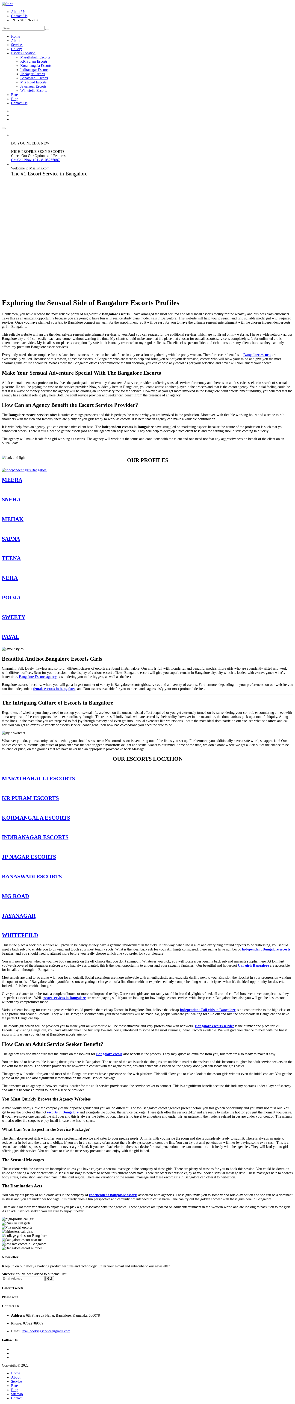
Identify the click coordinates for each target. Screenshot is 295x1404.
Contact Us (19, 16)
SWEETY (13, 617)
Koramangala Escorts (35, 65)
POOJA (11, 598)
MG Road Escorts (33, 82)
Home (15, 36)
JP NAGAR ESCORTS (29, 857)
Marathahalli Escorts (35, 57)
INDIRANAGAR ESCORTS (35, 837)
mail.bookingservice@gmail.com (46, 1331)
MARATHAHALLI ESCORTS (38, 779)
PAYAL (10, 637)
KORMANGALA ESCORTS (36, 818)
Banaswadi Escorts (34, 78)
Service (16, 1381)
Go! (49, 1278)
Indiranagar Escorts (34, 70)
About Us (18, 12)
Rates (15, 95)
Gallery (16, 49)
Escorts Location (23, 53)
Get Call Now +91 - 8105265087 (35, 160)
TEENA (11, 558)
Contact (16, 1398)
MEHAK (13, 519)
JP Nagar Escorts (32, 74)
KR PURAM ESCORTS (30, 798)
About (15, 41)
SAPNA (11, 539)
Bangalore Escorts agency (38, 677)
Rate (14, 1386)
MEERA (12, 480)
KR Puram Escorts (33, 61)
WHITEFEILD (20, 935)
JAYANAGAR (18, 916)
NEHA (10, 578)
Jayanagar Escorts (33, 86)
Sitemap (17, 1394)
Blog (14, 99)
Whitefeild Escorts (33, 90)
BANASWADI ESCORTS (32, 877)
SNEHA (11, 500)
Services (17, 45)
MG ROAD (15, 896)
